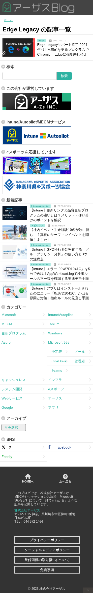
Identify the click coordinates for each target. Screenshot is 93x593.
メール (78, 352)
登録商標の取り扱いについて (47, 560)
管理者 (78, 361)
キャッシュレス (13, 380)
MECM (6, 324)
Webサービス (12, 398)
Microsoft (8, 315)
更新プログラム (13, 333)
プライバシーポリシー (47, 540)
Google (7, 407)
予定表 (55, 352)
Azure (6, 342)
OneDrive (57, 361)
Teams (55, 370)
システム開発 (11, 389)
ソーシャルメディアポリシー (47, 550)
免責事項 (47, 570)
